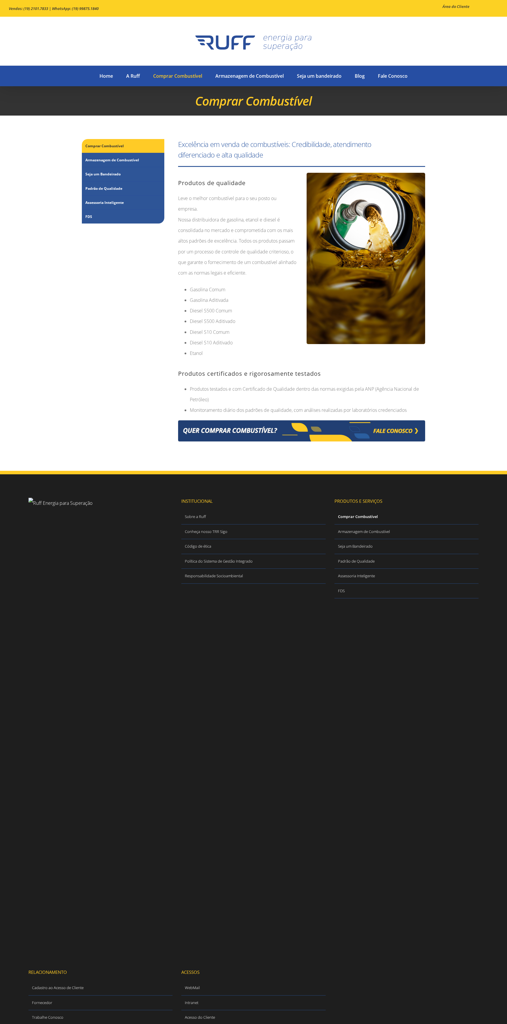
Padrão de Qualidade (103, 188)
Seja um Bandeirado (103, 174)
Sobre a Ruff (195, 516)
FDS (88, 216)
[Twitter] (100, 958)
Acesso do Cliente (200, 1017)
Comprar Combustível (104, 145)
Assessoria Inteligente (104, 202)
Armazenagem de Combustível (112, 160)
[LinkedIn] (92, 958)
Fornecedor (42, 1002)
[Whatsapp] (116, 958)
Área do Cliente (455, 6)
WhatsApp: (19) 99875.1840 (75, 8)
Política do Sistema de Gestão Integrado (219, 561)
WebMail (192, 987)
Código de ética (198, 546)
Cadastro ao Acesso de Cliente (58, 987)
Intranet (191, 1002)
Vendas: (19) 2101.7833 (28, 8)
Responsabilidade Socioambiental (214, 575)
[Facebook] (84, 958)
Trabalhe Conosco (47, 1017)
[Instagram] (108, 958)
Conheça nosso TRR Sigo (206, 531)
